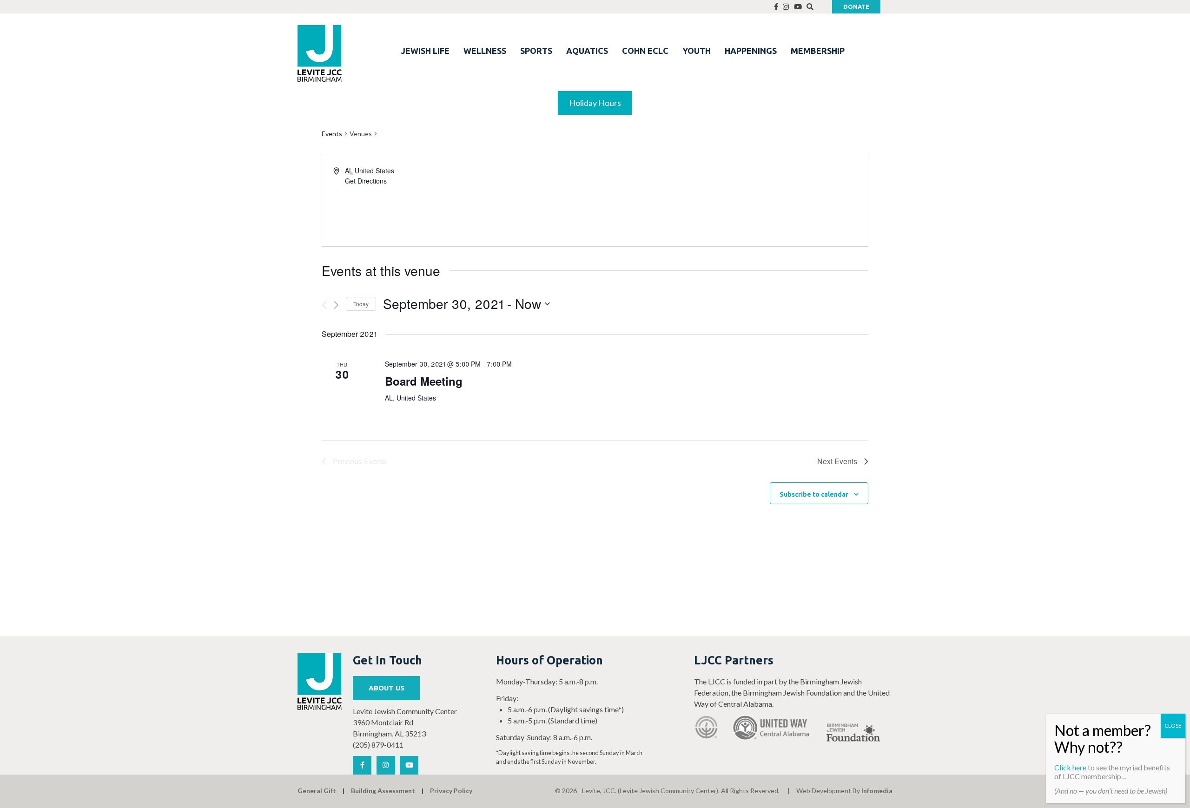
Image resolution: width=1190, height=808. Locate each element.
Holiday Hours (595, 103)
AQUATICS (587, 50)
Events (332, 134)
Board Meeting (424, 381)
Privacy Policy (451, 791)
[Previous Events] (324, 305)
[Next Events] (336, 305)
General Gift (317, 791)
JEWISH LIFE (425, 50)
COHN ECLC (645, 50)
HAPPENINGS (751, 50)
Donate (856, 6)
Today (361, 304)
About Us (386, 688)
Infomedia (876, 791)
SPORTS (536, 50)
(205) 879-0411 (378, 744)
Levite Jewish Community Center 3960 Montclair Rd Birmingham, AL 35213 (405, 722)
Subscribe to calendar (814, 494)
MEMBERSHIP (818, 50)
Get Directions (366, 180)
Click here (1070, 767)
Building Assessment (383, 791)
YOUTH (696, 50)
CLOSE (1173, 725)
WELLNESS (484, 50)
